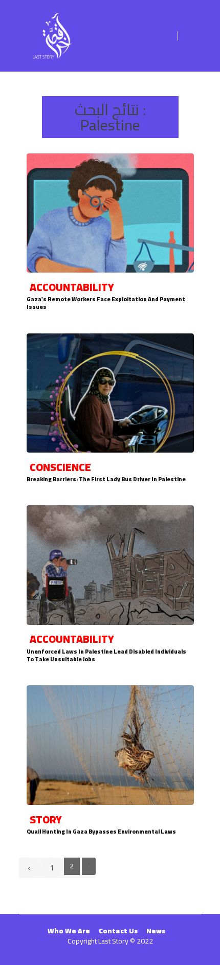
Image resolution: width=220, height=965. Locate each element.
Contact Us (118, 930)
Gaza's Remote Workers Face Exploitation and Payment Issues (106, 303)
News (155, 930)
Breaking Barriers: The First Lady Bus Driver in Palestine (106, 479)
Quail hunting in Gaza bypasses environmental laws (101, 831)
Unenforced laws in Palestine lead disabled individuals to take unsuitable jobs (106, 655)
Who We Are (69, 930)
